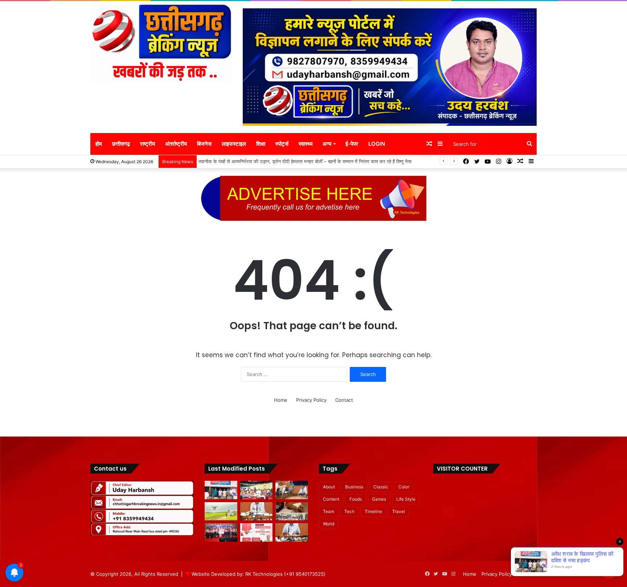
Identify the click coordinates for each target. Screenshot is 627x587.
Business (354, 486)
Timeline (373, 511)
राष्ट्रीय (147, 143)
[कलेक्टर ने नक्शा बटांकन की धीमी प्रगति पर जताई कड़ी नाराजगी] (256, 511)
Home (280, 400)
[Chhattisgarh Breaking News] (161, 43)
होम (98, 143)
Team (328, 511)
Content (331, 499)
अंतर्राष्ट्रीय (176, 143)
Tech (349, 511)
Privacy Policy (311, 400)
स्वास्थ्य (305, 143)
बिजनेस (204, 143)
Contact (344, 400)
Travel (398, 511)
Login (376, 143)
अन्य (327, 143)
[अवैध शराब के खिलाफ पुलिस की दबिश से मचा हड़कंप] (221, 490)
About (329, 486)
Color (403, 486)
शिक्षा (260, 143)
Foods (355, 499)
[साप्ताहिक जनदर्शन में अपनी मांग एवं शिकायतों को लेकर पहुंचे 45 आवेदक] (291, 490)
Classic (380, 486)
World (328, 523)
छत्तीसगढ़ (121, 143)
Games (379, 499)
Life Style (405, 499)
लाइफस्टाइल (234, 143)
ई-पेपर (351, 143)
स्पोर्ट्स (281, 143)
